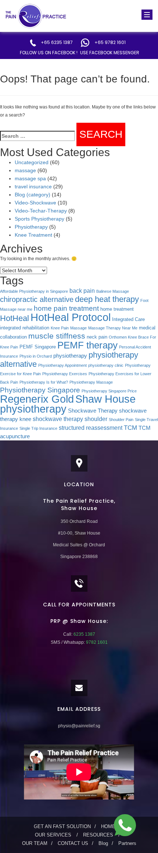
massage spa (30, 178)
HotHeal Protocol (70, 317)
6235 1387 (83, 634)
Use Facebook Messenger (109, 52)
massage (25, 170)
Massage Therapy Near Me (112, 328)
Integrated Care (128, 319)
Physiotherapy (31, 227)
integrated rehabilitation (24, 328)
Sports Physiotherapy (39, 219)
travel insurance (33, 186)
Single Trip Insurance (38, 428)
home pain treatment (66, 308)
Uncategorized (32, 162)
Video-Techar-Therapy (41, 211)
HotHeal (14, 318)
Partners (127, 843)
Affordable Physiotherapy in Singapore (34, 291)
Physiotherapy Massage (91, 382)
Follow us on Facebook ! (49, 52)
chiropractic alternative (36, 299)
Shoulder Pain (121, 419)
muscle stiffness (56, 336)
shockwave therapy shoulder (70, 419)
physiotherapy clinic (105, 365)
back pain (82, 290)
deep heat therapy (107, 299)
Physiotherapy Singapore (40, 390)
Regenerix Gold (37, 399)
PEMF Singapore (37, 347)
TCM (130, 427)
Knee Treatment (33, 235)
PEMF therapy (87, 345)
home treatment (117, 309)
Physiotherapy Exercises (64, 374)
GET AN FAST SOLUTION (62, 826)
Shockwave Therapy (93, 411)
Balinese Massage (112, 291)
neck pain (97, 337)
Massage (78, 328)
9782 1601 (96, 642)
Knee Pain (60, 328)
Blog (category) (32, 194)
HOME (108, 826)
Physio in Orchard (35, 356)
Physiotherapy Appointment (62, 365)
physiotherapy (70, 356)
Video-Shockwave (35, 203)
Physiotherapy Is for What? (43, 382)
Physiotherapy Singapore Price (109, 391)
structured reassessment (90, 427)
